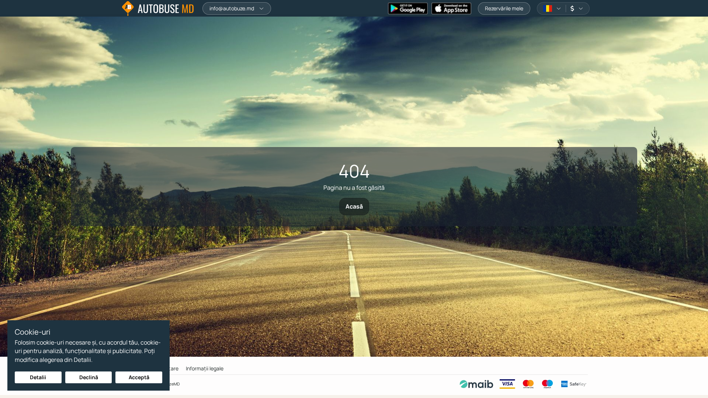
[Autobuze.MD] (158, 8)
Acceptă (139, 377)
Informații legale (204, 368)
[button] (552, 8)
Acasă (354, 206)
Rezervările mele (504, 8)
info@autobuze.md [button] (231, 8)
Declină (88, 377)
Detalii (38, 377)
